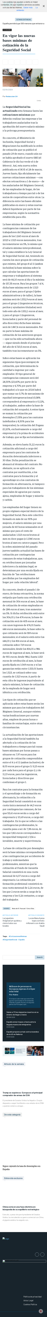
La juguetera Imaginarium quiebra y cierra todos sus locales (12, 922)
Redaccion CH (11, 96)
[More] (35, 62)
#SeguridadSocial (10, 939)
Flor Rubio (13, 994)
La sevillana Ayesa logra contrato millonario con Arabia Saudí (35, 922)
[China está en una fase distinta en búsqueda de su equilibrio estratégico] (23, 1194)
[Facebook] (5, 62)
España (22, 939)
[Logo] (23, 1243)
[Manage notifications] (41, 1311)
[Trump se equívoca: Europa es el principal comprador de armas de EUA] (23, 1080)
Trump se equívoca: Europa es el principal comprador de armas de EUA (22, 1093)
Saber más (28, 7)
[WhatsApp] (17, 62)
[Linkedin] (23, 62)
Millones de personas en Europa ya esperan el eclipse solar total (22, 989)
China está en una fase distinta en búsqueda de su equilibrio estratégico (21, 1207)
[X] (11, 62)
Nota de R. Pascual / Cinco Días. (23, 908)
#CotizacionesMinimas (18, 936)
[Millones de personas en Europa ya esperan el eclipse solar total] (23, 975)
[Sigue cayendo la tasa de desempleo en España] (23, 1141)
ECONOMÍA (7, 30)
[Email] (29, 62)
